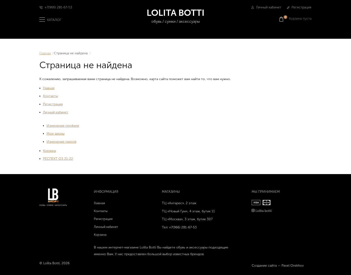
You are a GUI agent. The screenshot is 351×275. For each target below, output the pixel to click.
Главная (45, 53)
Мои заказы (55, 134)
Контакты (50, 96)
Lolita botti (263, 211)
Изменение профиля (63, 126)
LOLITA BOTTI (175, 15)
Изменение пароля (61, 142)
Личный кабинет (268, 7)
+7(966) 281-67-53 (58, 7)
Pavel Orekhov (293, 266)
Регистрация (301, 7)
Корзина (49, 151)
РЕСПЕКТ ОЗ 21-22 (58, 159)
